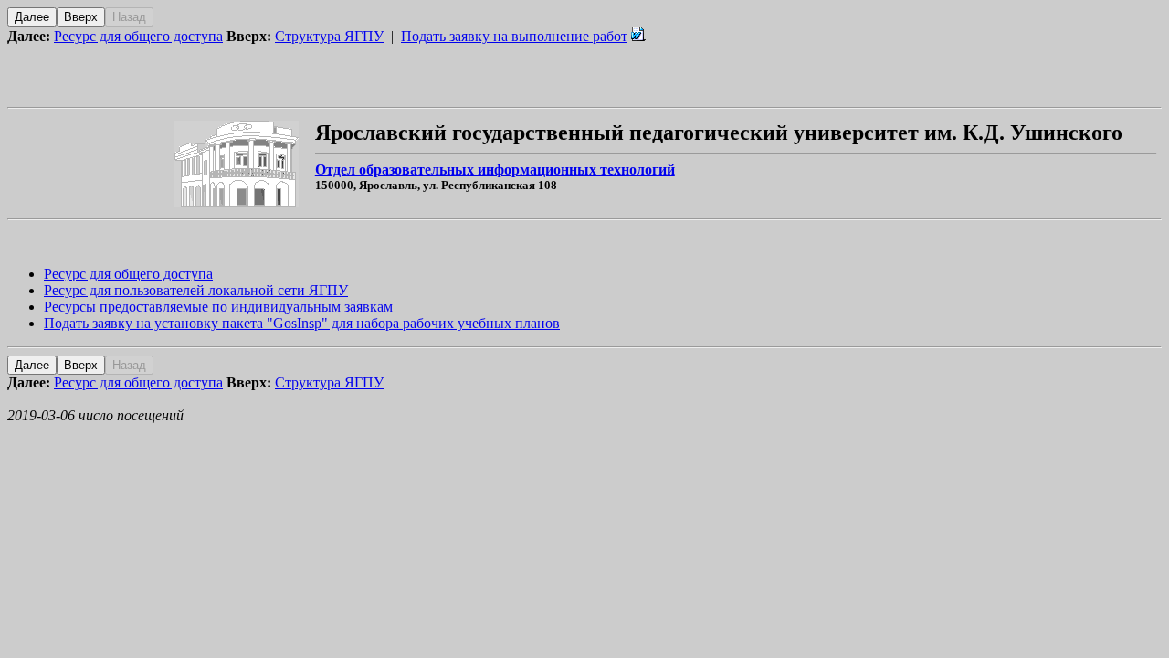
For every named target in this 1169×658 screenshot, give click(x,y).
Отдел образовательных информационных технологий (495, 169)
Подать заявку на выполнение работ (514, 36)
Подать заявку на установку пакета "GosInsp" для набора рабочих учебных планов (302, 323)
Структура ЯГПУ (329, 36)
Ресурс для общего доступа (138, 36)
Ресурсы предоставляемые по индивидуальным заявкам (218, 306)
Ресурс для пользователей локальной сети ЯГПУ (196, 290)
